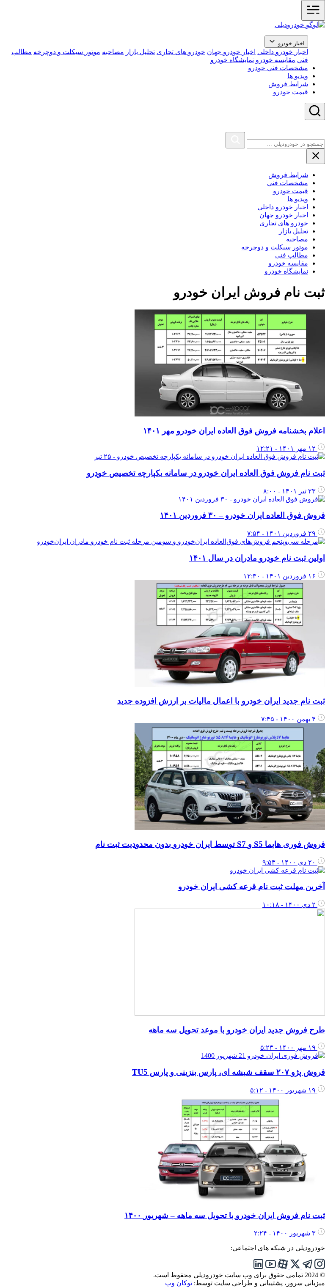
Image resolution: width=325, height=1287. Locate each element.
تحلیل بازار (140, 51)
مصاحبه (113, 51)
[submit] (235, 140)
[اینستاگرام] (319, 1267)
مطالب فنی (291, 255)
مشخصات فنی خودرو (278, 67)
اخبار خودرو (290, 43)
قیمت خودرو (290, 92)
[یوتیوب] (270, 1267)
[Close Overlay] (320, 127)
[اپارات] (282, 1267)
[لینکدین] (258, 1267)
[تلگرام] (306, 1267)
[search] (315, 111)
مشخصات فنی (287, 182)
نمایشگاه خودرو (232, 59)
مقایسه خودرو (275, 59)
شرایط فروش (288, 84)
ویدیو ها (297, 75)
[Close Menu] (315, 156)
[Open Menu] (313, 10)
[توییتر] (294, 1267)
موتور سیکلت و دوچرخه (66, 51)
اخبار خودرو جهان (231, 51)
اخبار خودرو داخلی (282, 51)
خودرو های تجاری (181, 51)
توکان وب (178, 1283)
